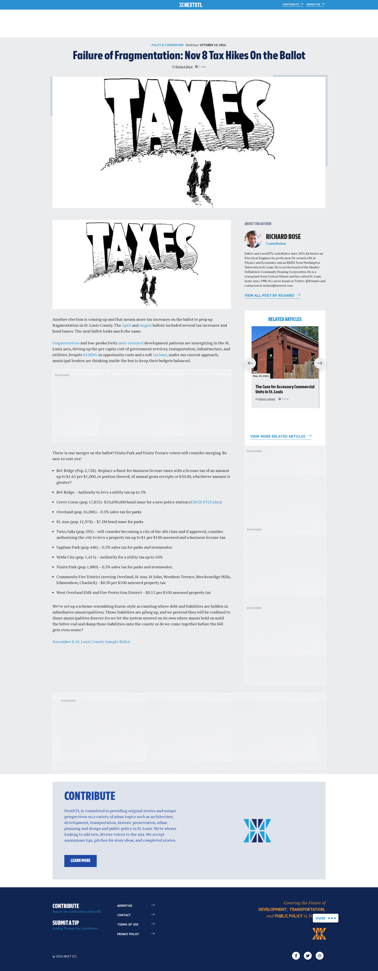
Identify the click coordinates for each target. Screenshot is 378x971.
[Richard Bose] (253, 239)
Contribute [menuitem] (77, 908)
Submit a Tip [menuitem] (75, 925)
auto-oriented (130, 342)
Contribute (291, 4)
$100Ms (90, 354)
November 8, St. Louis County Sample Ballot (91, 641)
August (145, 325)
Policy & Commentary (168, 45)
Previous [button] (248, 363)
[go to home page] (191, 5)
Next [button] (321, 363)
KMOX (196, 502)
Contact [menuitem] (124, 915)
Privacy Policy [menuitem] (128, 934)
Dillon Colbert (267, 399)
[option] (285, 367)
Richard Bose (184, 67)
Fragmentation (65, 342)
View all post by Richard (270, 295)
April (126, 325)
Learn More (80, 860)
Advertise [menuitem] (124, 906)
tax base (160, 354)
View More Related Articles (278, 436)
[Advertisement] (142, 408)
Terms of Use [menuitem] (127, 924)
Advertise (313, 4)
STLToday (211, 502)
